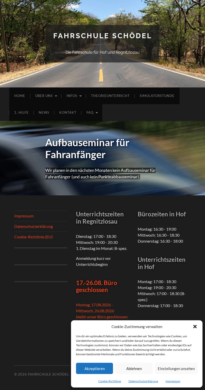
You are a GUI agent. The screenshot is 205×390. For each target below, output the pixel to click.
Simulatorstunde (157, 96)
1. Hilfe (21, 112)
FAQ (90, 112)
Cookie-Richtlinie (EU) (33, 236)
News (44, 112)
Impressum (173, 381)
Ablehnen (134, 368)
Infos (71, 96)
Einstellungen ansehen (176, 368)
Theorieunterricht (110, 96)
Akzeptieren (94, 368)
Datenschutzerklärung (143, 381)
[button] (195, 326)
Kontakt (67, 112)
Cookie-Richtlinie (109, 381)
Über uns (44, 96)
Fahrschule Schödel (102, 36)
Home (19, 96)
